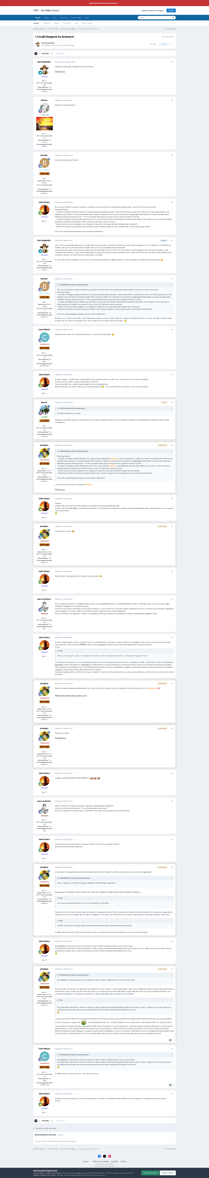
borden (44, 155)
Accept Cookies (151, 1173)
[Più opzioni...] (172, 62)
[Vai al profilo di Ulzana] (44, 108)
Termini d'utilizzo (39, 1173)
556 (45, 221)
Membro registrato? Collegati (153, 10)
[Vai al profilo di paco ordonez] (44, 607)
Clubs (87, 17)
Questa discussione (161, 17)
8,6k (45, 468)
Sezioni (36, 23)
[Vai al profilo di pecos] (44, 410)
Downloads (67, 23)
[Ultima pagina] (51, 53)
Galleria (57, 23)
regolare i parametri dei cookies (44, 1175)
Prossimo (45, 53)
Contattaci (114, 1161)
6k (45, 178)
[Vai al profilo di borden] (44, 163)
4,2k (45, 618)
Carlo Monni (44, 329)
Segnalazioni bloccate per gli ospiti (102, 3)
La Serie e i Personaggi (65, 45)
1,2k (45, 134)
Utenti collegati (87, 23)
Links (54, 17)
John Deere (44, 202)
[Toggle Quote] (58, 285)
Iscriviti (171, 10)
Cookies (123, 1161)
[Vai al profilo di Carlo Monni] (44, 337)
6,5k (45, 353)
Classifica (63, 17)
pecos (44, 402)
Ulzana (44, 100)
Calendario (46, 23)
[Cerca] (173, 17)
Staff (76, 23)
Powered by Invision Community (104, 1166)
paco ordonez (44, 599)
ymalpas (44, 445)
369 (45, 81)
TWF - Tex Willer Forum (46, 10)
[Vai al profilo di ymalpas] (44, 453)
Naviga (37, 17)
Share (154, 44)
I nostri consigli (76, 17)
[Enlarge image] (60, 71)
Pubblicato (65, 62)
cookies (78, 1173)
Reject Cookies (168, 1173)
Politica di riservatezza (101, 1161)
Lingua (85, 1161)
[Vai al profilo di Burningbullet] (37, 44)
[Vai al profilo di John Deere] (44, 210)
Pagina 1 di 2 (60, 53)
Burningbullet (49, 43)
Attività (46, 17)
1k (45, 426)
